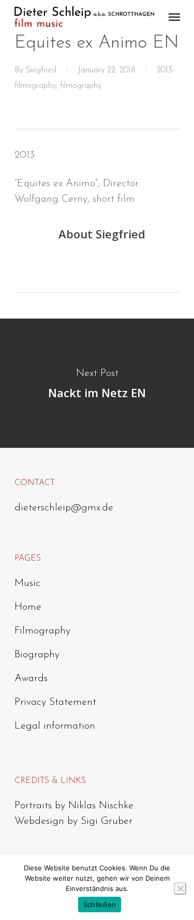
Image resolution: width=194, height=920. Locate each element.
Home (27, 607)
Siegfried (41, 70)
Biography (36, 655)
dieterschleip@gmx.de (63, 508)
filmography (80, 86)
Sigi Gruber (106, 821)
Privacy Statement (55, 702)
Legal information (54, 726)
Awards (31, 678)
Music (27, 583)
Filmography (42, 631)
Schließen (99, 904)
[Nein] (180, 888)
